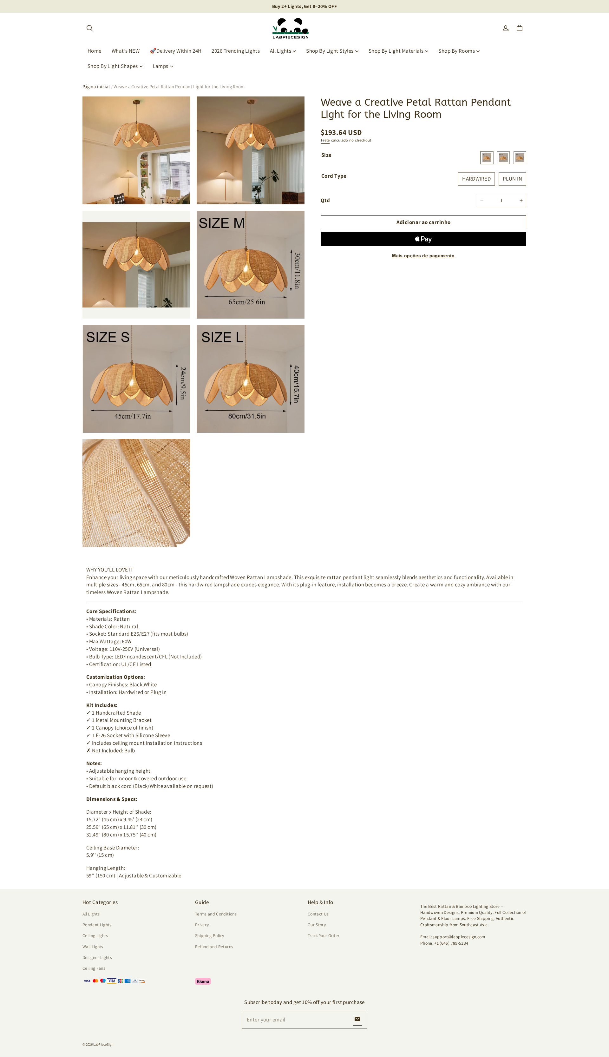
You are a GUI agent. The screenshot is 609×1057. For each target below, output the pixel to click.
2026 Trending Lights (236, 50)
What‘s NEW (126, 50)
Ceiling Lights (95, 935)
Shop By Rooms (456, 50)
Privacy (202, 925)
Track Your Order (324, 935)
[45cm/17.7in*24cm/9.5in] (487, 157)
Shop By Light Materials (396, 50)
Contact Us (318, 914)
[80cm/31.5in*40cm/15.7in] (520, 157)
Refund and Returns (214, 946)
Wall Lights (92, 946)
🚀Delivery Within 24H (176, 50)
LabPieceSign (103, 1044)
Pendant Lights (97, 925)
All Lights (280, 50)
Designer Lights (97, 957)
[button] (89, 28)
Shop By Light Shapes (113, 66)
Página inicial (96, 86)
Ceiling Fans (93, 968)
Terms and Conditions (216, 914)
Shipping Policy (209, 935)
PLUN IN (512, 178)
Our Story (317, 925)
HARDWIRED (476, 178)
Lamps (160, 66)
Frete (325, 140)
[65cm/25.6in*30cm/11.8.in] (503, 157)
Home (95, 50)
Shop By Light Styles (330, 50)
